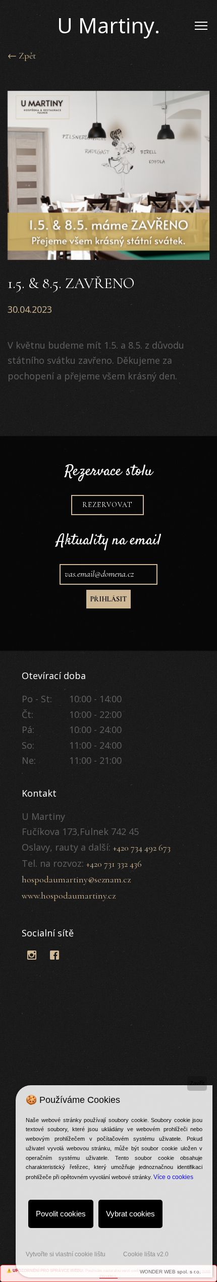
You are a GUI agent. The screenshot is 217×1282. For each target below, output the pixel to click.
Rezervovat (107, 504)
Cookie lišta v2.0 (146, 1254)
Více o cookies (173, 1177)
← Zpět (22, 55)
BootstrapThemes (32, 972)
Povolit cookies (61, 1213)
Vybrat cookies (130, 1213)
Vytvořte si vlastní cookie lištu (65, 1254)
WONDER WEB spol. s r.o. (170, 1271)
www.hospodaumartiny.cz (69, 895)
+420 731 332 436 (114, 863)
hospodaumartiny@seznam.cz (76, 879)
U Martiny (108, 25)
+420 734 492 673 (142, 847)
